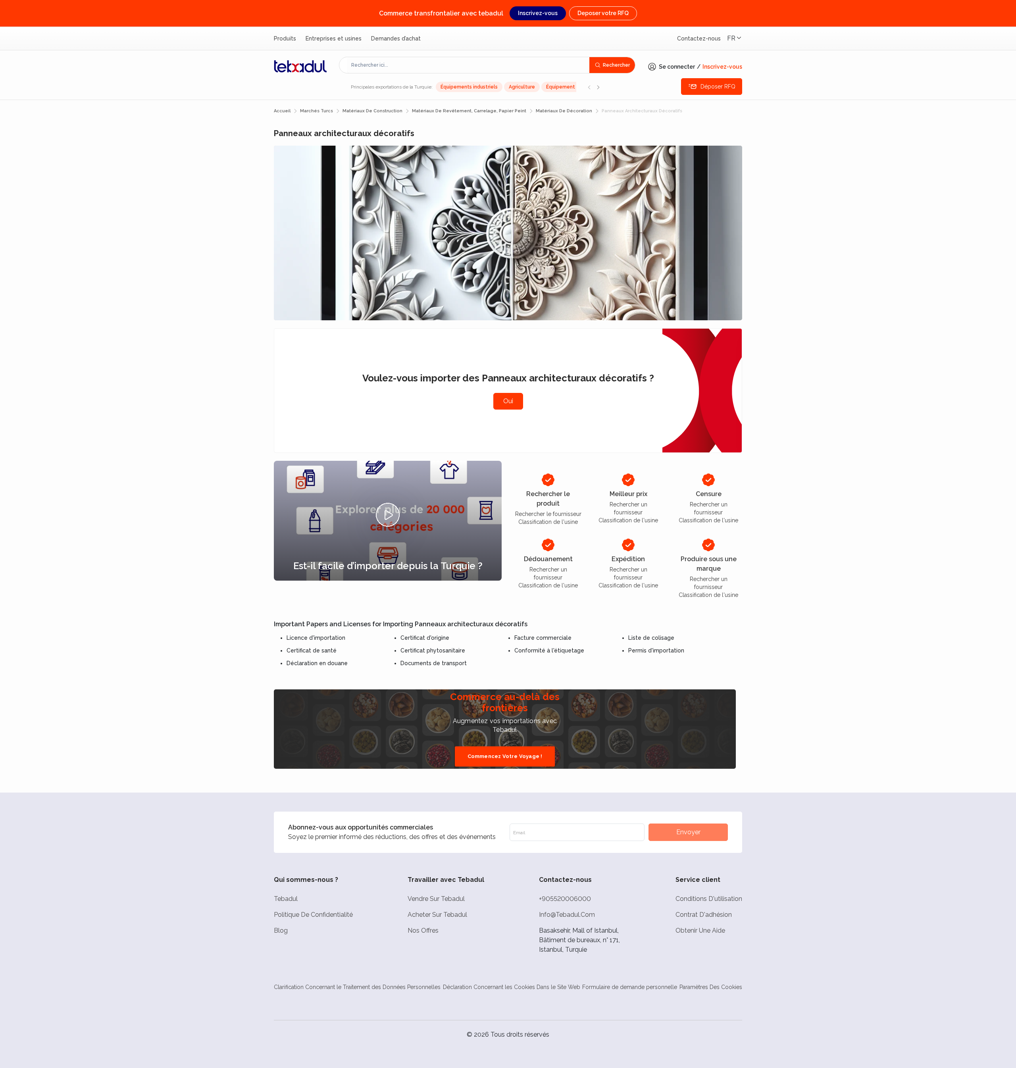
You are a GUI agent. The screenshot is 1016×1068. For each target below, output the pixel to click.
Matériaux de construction (372, 111)
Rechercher (616, 65)
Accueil (282, 111)
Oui (508, 401)
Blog (281, 930)
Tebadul (286, 899)
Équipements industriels (469, 87)
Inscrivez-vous (538, 13)
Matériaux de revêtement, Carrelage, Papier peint (469, 111)
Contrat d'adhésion (703, 914)
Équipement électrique (573, 87)
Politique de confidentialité (313, 914)
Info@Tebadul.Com (567, 914)
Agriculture (522, 87)
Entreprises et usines (334, 38)
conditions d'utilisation (708, 899)
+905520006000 (565, 899)
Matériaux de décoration (564, 111)
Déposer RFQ (717, 86)
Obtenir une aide (700, 930)
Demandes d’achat (396, 38)
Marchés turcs (316, 111)
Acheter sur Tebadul (437, 914)
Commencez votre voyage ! (505, 756)
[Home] (300, 66)
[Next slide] (598, 87)
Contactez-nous (699, 38)
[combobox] (468, 65)
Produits (285, 38)
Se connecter (677, 67)
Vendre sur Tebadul (436, 899)
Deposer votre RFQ (603, 13)
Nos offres (423, 930)
